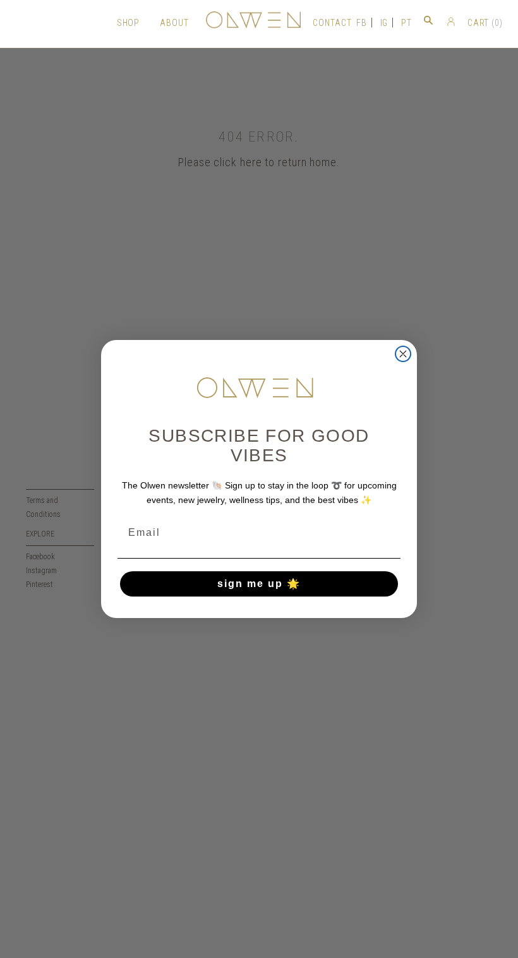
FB (361, 23)
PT (406, 23)
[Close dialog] (403, 353)
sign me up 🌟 (259, 583)
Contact (332, 23)
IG (384, 23)
